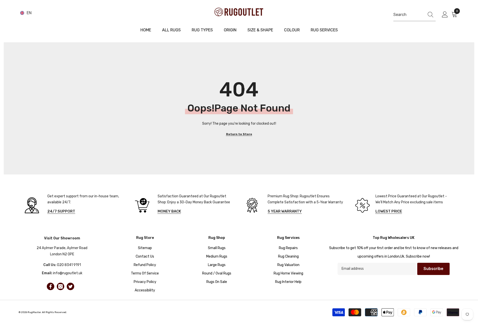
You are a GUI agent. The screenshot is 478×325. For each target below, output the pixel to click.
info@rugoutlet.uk (67, 273)
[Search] (414, 14)
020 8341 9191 (69, 265)
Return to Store (239, 134)
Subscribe (433, 268)
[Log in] (445, 15)
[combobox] (407, 14)
